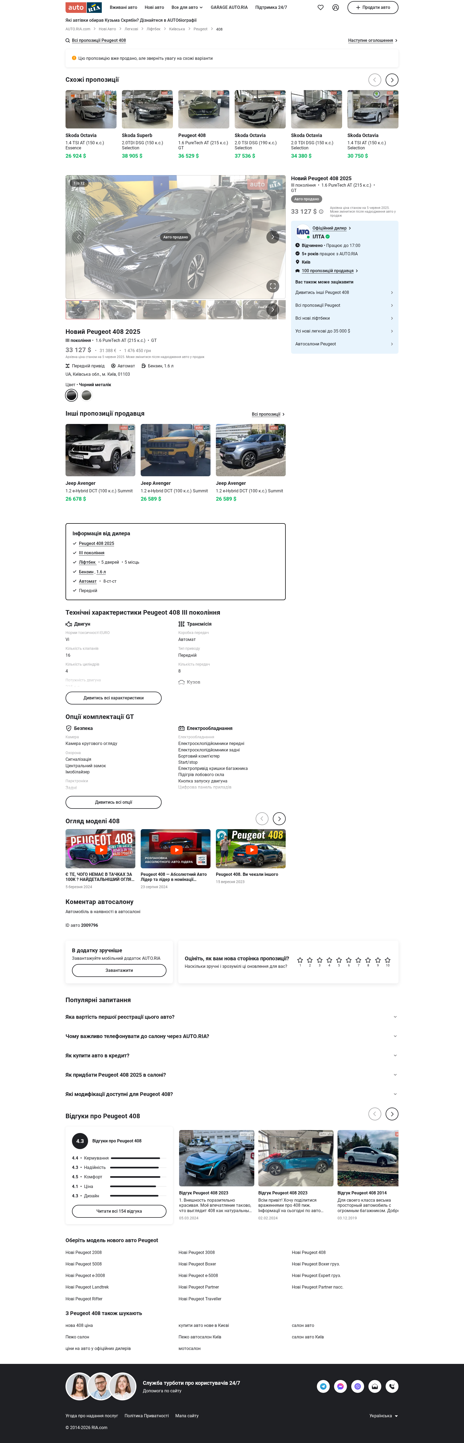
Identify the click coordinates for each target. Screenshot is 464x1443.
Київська (177, 29)
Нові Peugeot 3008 (197, 1252)
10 (388, 965)
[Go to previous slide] (73, 450)
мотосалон (190, 1348)
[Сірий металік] (86, 395)
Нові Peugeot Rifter (84, 1298)
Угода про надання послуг (92, 1415)
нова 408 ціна (79, 1325)
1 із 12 (79, 183)
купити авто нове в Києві (204, 1325)
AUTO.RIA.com (78, 29)
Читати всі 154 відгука (119, 1211)
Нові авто (154, 7)
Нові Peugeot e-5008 (198, 1275)
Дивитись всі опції (113, 802)
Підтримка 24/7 (271, 7)
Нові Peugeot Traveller (200, 1298)
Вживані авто (123, 7)
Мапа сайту (187, 1415)
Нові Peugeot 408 (309, 1252)
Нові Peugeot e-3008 (85, 1275)
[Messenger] (340, 1386)
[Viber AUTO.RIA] (357, 1386)
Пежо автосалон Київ (200, 1336)
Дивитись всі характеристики (114, 697)
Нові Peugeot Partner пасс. (317, 1287)
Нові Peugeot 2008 (84, 1252)
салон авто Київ (308, 1336)
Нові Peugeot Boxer (197, 1264)
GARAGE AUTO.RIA (229, 7)
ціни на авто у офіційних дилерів (98, 1348)
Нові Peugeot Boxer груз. (316, 1264)
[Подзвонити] (392, 1386)
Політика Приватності (147, 1415)
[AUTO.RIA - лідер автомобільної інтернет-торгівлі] (84, 7)
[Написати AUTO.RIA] (374, 1386)
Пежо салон (77, 1336)
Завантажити (119, 970)
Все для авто (185, 7)
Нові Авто (107, 29)
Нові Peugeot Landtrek (87, 1287)
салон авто (303, 1325)
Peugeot (201, 29)
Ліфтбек (154, 29)
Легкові (131, 29)
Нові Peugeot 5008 (84, 1264)
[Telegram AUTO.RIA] (323, 1386)
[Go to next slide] (278, 450)
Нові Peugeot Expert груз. (316, 1275)
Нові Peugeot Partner (199, 1287)
